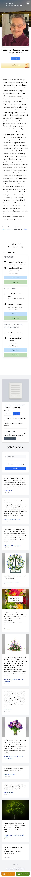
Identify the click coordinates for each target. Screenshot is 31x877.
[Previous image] (4, 599)
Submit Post (15, 468)
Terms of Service (19, 869)
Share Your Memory (10, 438)
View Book (8, 414)
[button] (15, 563)
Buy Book (16, 414)
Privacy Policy (11, 869)
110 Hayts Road (12, 343)
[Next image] (27, 599)
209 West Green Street (15, 271)
